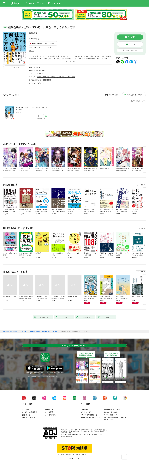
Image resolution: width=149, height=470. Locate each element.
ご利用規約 (84, 409)
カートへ (132, 44)
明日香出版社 (40, 70)
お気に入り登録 (112, 95)
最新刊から (141, 101)
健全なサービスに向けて (111, 412)
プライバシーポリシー (87, 412)
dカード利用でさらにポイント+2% (39, 47)
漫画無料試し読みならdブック (10, 331)
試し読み (16, 67)
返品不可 (31, 51)
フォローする (36, 33)
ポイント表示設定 (50, 415)
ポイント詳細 (49, 43)
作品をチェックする (131, 50)
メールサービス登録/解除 (29, 412)
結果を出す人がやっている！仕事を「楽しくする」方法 (32, 108)
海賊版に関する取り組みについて (91, 417)
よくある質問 (49, 412)
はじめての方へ (26, 409)
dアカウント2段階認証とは (89, 415)
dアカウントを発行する (66, 454)
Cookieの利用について (110, 415)
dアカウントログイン (28, 417)
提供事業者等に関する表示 (112, 409)
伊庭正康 (32, 33)
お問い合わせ (26, 415)
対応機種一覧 (49, 409)
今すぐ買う (131, 37)
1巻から (132, 101)
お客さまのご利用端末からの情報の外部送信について (115, 418)
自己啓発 (40, 74)
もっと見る (140, 185)
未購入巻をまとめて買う (135, 95)
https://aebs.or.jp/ (67, 436)
